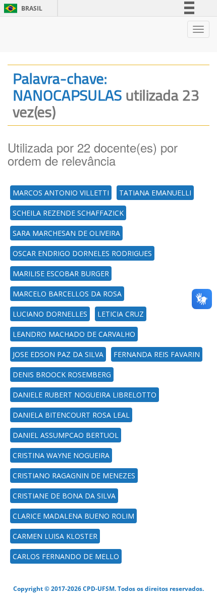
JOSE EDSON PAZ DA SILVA (58, 354)
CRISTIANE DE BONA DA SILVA (64, 496)
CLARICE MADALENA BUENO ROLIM (73, 516)
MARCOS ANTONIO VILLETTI (61, 192)
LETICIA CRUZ (120, 314)
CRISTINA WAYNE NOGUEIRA (61, 455)
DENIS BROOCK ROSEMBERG (62, 374)
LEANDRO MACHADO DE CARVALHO (74, 334)
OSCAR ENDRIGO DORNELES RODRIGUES (82, 253)
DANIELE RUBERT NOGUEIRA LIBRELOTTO (84, 395)
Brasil (21, 8)
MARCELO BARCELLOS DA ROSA (67, 293)
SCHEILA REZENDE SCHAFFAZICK (68, 213)
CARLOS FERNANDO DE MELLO (66, 556)
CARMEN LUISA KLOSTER (55, 536)
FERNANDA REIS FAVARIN (157, 354)
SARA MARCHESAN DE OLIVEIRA (66, 233)
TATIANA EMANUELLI (155, 192)
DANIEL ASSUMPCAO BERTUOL (66, 435)
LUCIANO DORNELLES (50, 314)
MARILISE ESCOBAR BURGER (61, 273)
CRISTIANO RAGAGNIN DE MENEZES (74, 475)
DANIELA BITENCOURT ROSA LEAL (71, 415)
